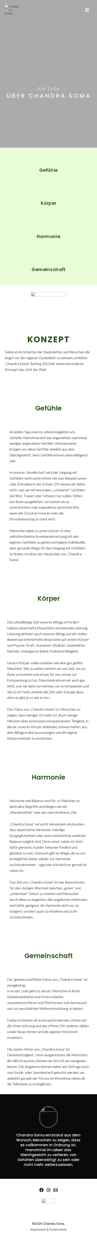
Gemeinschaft (48, 269)
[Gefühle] (48, 161)
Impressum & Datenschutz (48, 1229)
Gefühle (48, 170)
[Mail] (55, 1190)
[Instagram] (48, 1190)
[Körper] (48, 194)
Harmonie (48, 236)
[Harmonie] (48, 227)
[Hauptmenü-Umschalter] (87, 10)
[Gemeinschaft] (48, 260)
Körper (49, 203)
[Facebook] (41, 1190)
